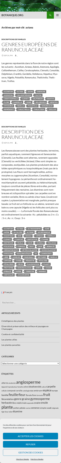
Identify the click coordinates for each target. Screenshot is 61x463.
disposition (32, 239)
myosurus (8, 106)
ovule (44, 402)
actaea (20, 92)
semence (35, 407)
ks (36, 254)
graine (26, 399)
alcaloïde (18, 232)
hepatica (54, 102)
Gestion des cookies (30, 452)
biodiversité (35, 386)
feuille (20, 243)
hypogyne (8, 254)
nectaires (42, 257)
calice (43, 387)
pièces (20, 264)
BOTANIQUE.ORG (12, 15)
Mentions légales (22, 459)
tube (10, 412)
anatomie (12, 383)
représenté (9, 109)
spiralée (7, 271)
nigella (20, 106)
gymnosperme (40, 399)
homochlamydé (48, 250)
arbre (25, 386)
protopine (8, 268)
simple (38, 268)
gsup (40, 246)
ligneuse (16, 257)
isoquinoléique (24, 254)
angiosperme (28, 382)
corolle (19, 390)
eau (31, 390)
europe (55, 390)
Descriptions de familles (13, 39)
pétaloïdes (9, 264)
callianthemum (24, 95)
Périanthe (30, 261)
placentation (33, 264)
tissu (6, 412)
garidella (17, 102)
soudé (48, 268)
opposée (7, 261)
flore (6, 102)
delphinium (38, 99)
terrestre (29, 271)
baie (19, 236)
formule (21, 246)
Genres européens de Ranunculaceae (29, 47)
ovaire (18, 261)
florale (40, 243)
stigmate (55, 408)
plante (46, 264)
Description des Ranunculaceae (22, 134)
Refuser (30, 444)
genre (28, 102)
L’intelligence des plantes (12, 321)
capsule (39, 236)
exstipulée (8, 243)
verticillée (9, 275)
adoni (30, 92)
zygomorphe (23, 275)
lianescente (46, 254)
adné (47, 229)
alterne (30, 232)
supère (18, 271)
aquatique (9, 236)
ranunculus (47, 106)
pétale (22, 408)
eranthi (50, 99)
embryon (38, 390)
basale (28, 236)
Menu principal (57, 15)
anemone (41, 92)
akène (6, 232)
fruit (31, 246)
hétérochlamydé (29, 250)
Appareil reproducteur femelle (12, 387)
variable (42, 271)
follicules (8, 246)
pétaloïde (43, 261)
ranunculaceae (24, 268)
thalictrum (39, 109)
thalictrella (24, 109)
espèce (47, 390)
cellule (4, 391)
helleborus (41, 102)
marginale (29, 257)
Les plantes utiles (9, 339)
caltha (38, 95)
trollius (52, 109)
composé (19, 239)
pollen (16, 408)
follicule (52, 243)
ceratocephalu (11, 99)
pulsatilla (32, 106)
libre (6, 257)
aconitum (8, 92)
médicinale (21, 403)
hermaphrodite (11, 250)
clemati (25, 99)
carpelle (51, 236)
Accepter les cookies (30, 436)
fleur (30, 243)
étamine (44, 239)
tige (2, 412)
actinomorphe (34, 229)
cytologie (26, 391)
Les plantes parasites (10, 345)
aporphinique (44, 232)
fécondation (7, 399)
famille (4, 395)
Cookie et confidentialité (12, 334)
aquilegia (8, 95)
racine (28, 408)
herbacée (50, 246)
